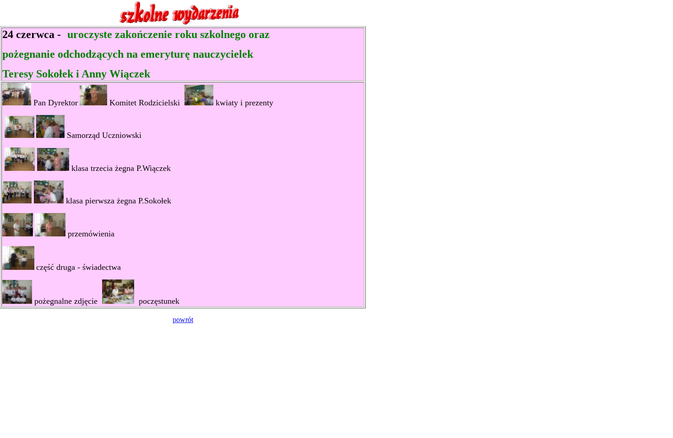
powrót (183, 319)
